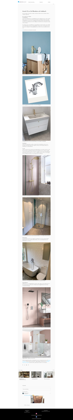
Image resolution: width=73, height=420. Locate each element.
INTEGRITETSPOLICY (27, 412)
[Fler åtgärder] (50, 393)
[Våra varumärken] (48, 374)
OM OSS (27, 411)
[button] (37, 399)
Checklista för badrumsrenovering (23, 379)
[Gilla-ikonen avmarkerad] (24, 405)
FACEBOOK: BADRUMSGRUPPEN (36, 418)
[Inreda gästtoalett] (36, 374)
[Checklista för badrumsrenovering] (24, 374)
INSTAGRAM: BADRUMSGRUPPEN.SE (36, 415)
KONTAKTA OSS (27, 410)
